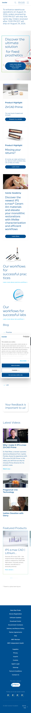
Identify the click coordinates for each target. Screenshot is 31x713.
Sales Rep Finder (15, 610)
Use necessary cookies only (15, 375)
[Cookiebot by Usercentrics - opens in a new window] (23, 337)
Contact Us (15, 675)
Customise (14, 370)
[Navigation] (28, 2)
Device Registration (15, 614)
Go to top (24, 707)
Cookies (15, 660)
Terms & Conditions (15, 671)
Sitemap (15, 667)
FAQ (15, 636)
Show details (23, 360)
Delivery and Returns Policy (15, 628)
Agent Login (16, 664)
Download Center (15, 621)
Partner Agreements (15, 632)
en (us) (21, 2)
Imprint (15, 656)
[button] (15, 66)
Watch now (6, 469)
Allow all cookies (15, 365)
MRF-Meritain (15, 639)
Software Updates (15, 617)
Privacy (15, 653)
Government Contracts (15, 625)
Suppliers (15, 649)
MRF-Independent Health (15, 643)
